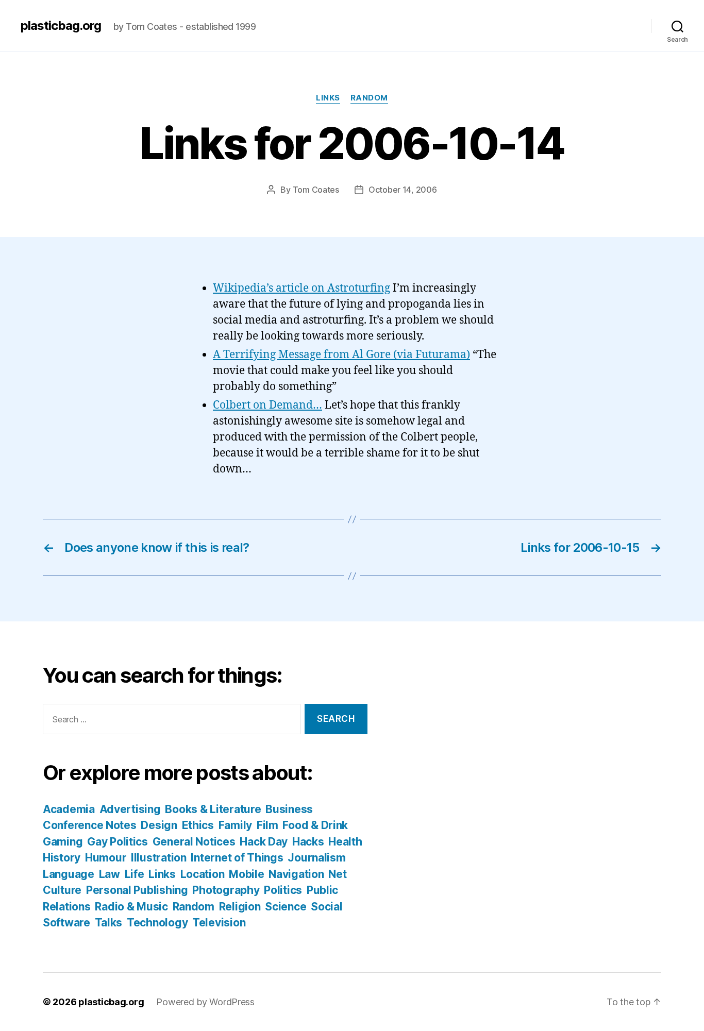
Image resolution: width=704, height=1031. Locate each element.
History (61, 857)
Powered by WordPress (205, 1001)
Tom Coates (316, 189)
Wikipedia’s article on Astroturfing (301, 288)
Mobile (246, 874)
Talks (109, 922)
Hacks (308, 841)
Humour (105, 857)
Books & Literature (213, 809)
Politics (283, 890)
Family (235, 825)
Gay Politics (117, 841)
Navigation (296, 874)
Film (267, 825)
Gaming (62, 841)
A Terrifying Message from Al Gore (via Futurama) (341, 355)
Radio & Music (131, 906)
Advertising (130, 809)
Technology (157, 922)
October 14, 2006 (402, 189)
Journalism (316, 857)
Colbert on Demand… (267, 405)
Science (285, 906)
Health (345, 841)
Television (218, 922)
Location (202, 874)
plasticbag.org (61, 26)
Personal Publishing (137, 890)
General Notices (194, 841)
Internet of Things (237, 857)
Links (328, 98)
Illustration (159, 857)
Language (68, 874)
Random (369, 98)
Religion (240, 906)
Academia (69, 809)
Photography (225, 890)
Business (289, 809)
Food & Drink (315, 825)
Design (159, 825)
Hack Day (264, 841)
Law (109, 874)
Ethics (198, 825)
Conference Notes (90, 825)
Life (134, 874)
